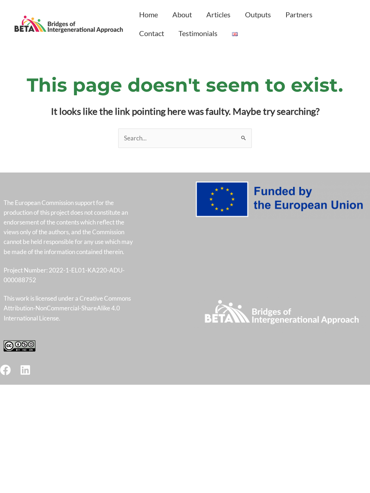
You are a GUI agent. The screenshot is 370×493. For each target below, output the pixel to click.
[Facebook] (5, 370)
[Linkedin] (25, 370)
